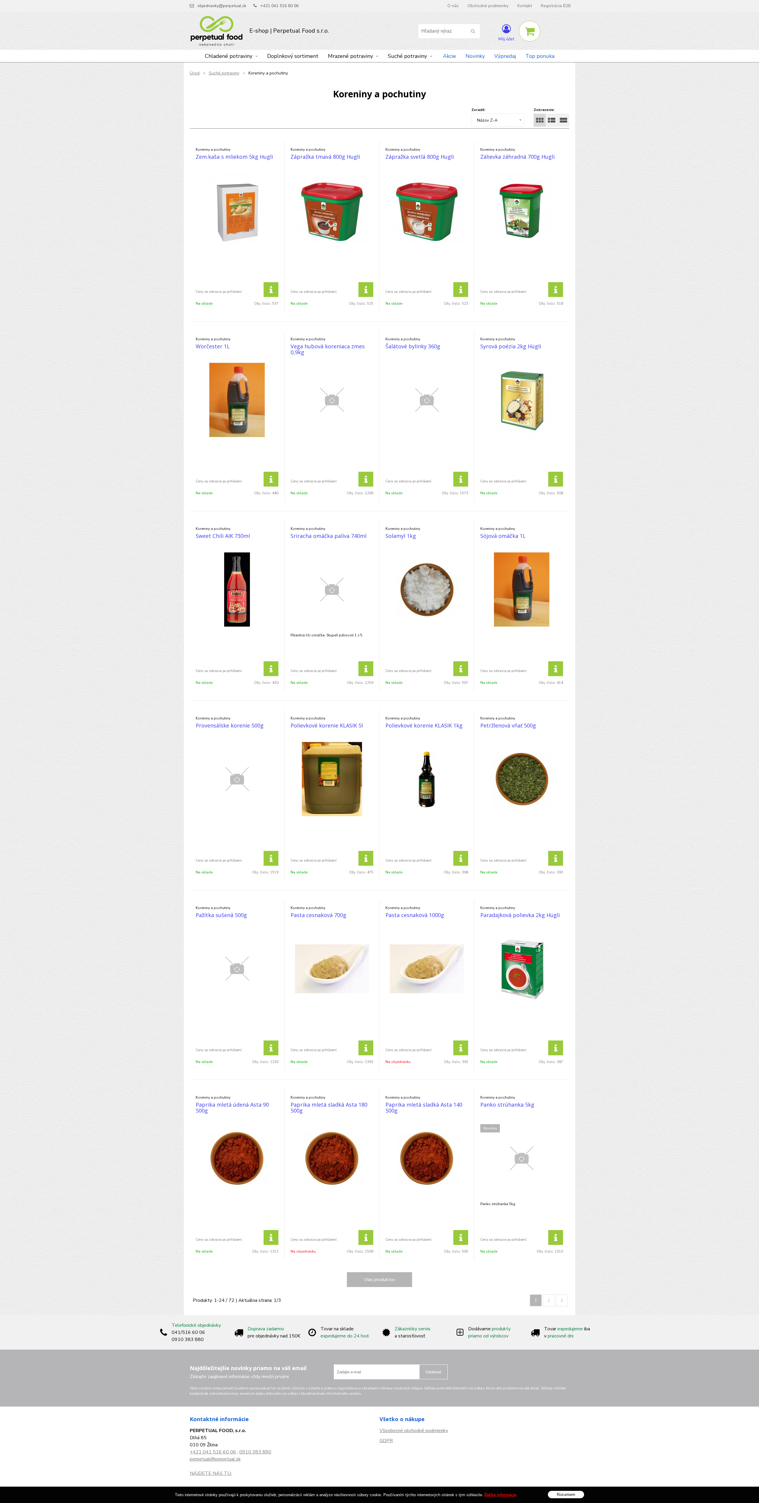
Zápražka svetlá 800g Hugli (419, 156)
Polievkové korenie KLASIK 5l (327, 725)
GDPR (386, 1440)
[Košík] (529, 31)
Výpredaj (505, 56)
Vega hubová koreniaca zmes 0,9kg (328, 349)
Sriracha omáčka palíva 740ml (328, 535)
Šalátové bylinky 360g (412, 346)
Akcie (449, 56)
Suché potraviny (224, 73)
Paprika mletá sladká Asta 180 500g (329, 1107)
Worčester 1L (213, 346)
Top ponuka (539, 56)
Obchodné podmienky (488, 6)
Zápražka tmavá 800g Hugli (325, 156)
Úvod (195, 73)
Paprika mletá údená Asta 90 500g (232, 1107)
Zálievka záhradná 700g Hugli (517, 156)
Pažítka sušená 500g (221, 915)
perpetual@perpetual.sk (215, 1459)
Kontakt (524, 6)
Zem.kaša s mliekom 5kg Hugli (234, 156)
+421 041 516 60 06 (279, 6)
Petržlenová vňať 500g (508, 725)
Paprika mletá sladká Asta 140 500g (423, 1107)
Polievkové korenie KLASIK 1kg (424, 725)
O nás (453, 6)
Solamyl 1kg (400, 535)
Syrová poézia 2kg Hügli (510, 346)
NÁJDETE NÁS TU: (211, 1473)
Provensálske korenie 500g (230, 725)
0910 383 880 (255, 1452)
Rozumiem (566, 1494)
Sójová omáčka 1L (503, 535)
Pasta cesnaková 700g (318, 915)
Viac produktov (379, 1279)
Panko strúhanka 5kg (507, 1104)
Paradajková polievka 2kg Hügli (520, 915)
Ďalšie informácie (500, 1495)
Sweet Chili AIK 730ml (223, 535)
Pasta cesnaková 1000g (414, 915)
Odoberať (433, 1372)
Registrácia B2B (556, 6)
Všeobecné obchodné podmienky (414, 1430)
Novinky (475, 56)
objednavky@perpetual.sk (221, 6)
